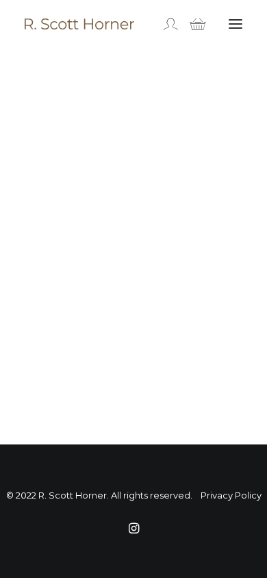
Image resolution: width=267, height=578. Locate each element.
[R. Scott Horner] (79, 23)
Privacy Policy (231, 495)
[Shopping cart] (191, 24)
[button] (235, 24)
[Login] (164, 24)
